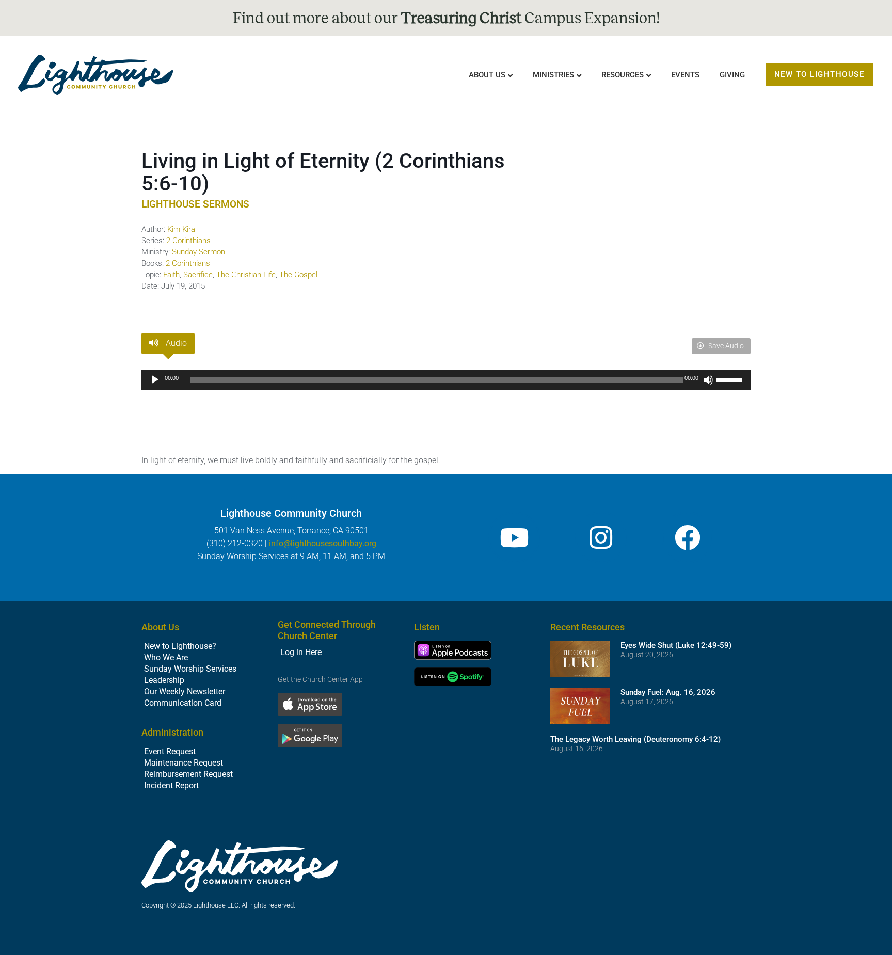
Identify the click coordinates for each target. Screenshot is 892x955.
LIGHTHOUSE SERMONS (195, 204)
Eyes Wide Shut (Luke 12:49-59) (675, 645)
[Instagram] (601, 537)
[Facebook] (687, 537)
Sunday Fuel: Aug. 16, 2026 (667, 692)
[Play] (155, 380)
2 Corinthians (188, 240)
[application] (446, 380)
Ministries (553, 74)
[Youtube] (514, 537)
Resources (622, 74)
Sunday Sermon (198, 252)
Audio (175, 343)
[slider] (730, 379)
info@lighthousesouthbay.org (322, 543)
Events (685, 74)
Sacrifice (198, 274)
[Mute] (708, 380)
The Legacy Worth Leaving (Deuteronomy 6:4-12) (635, 739)
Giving (732, 74)
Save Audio (725, 346)
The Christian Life (246, 274)
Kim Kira (181, 229)
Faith (171, 274)
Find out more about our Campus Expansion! (446, 18)
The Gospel (298, 274)
